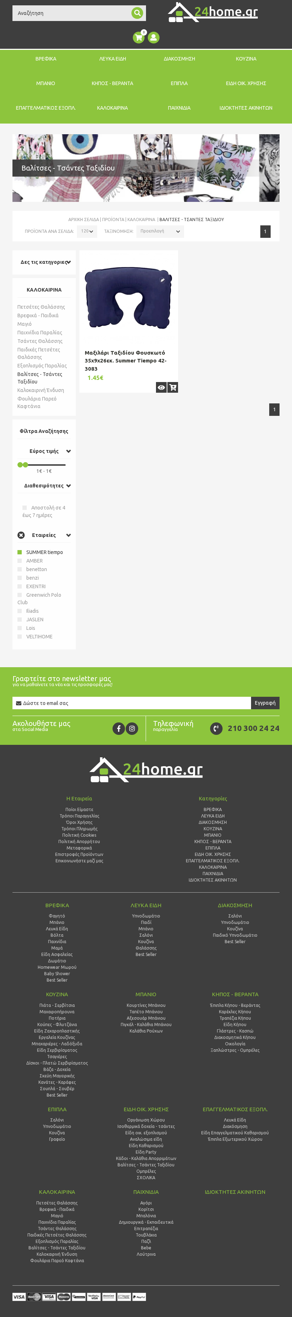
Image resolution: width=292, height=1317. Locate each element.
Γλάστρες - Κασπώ (235, 1031)
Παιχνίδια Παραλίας (39, 332)
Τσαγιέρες (57, 1056)
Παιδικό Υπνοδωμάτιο (235, 935)
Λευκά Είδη (57, 928)
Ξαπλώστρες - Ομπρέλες (235, 1050)
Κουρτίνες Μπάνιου (146, 1005)
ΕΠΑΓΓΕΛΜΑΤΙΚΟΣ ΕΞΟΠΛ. (46, 108)
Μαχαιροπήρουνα (57, 1011)
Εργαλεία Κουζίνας (57, 1037)
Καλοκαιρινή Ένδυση (40, 390)
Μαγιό (24, 324)
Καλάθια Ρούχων (146, 1031)
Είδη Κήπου (235, 1024)
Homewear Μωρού (57, 967)
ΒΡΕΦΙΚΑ (46, 59)
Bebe (146, 1247)
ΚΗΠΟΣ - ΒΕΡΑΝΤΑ (112, 83)
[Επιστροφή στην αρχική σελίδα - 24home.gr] (213, 12)
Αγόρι (146, 1203)
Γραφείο (57, 1139)
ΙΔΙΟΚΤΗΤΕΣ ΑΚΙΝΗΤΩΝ (246, 108)
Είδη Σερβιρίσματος (57, 1050)
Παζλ (146, 1241)
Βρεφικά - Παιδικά (38, 315)
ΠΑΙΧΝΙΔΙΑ (179, 108)
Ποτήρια (57, 1018)
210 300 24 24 (254, 727)
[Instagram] (132, 728)
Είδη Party (146, 1152)
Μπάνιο (56, 922)
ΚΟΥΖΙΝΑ (246, 59)
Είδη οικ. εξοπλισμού (146, 1132)
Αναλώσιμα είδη (146, 1139)
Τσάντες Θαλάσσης (40, 341)
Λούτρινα (146, 1254)
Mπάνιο (146, 928)
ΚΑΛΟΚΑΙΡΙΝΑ (112, 108)
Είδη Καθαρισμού (146, 1145)
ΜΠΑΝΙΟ (45, 83)
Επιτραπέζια (146, 1228)
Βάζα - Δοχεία (57, 1069)
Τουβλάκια (146, 1235)
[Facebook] (119, 728)
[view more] (161, 387)
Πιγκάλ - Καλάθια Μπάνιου (146, 1024)
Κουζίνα (146, 941)
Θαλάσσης (146, 948)
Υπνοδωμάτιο (146, 916)
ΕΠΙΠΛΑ (179, 83)
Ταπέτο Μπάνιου (146, 1011)
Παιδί (146, 922)
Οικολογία (235, 1043)
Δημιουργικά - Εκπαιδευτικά (146, 1222)
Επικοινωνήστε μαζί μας (79, 860)
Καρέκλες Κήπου (235, 1011)
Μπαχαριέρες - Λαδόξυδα (57, 1043)
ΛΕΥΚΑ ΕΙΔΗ (112, 59)
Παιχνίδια (57, 941)
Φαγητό (57, 916)
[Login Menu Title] (154, 37)
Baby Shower (57, 973)
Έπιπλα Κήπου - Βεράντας (235, 1005)
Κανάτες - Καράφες (57, 1082)
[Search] (137, 13)
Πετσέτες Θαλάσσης (41, 307)
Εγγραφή (265, 703)
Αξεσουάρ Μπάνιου (146, 1018)
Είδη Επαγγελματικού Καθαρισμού (235, 1132)
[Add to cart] (172, 387)
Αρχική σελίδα (83, 219)
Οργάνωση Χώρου (146, 1120)
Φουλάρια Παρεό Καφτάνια (37, 402)
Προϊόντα (113, 219)
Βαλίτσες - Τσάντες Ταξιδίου (39, 378)
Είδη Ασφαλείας (57, 954)
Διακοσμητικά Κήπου (235, 1037)
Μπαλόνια (146, 1215)
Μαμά (57, 948)
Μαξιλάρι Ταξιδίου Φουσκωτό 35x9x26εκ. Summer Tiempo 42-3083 (126, 361)
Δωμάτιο (57, 960)
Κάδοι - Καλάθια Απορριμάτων (146, 1158)
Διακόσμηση (235, 1126)
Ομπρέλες (146, 1171)
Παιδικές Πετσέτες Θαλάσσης (38, 353)
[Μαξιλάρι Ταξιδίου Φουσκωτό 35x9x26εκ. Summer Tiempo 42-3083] (128, 297)
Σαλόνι (146, 935)
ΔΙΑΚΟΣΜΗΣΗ (179, 59)
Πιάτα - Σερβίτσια (57, 1005)
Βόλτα (57, 935)
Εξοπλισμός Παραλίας (42, 366)
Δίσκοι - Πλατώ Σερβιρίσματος (57, 1063)
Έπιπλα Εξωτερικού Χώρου (235, 1139)
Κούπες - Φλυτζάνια (57, 1024)
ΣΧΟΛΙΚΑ (146, 1177)
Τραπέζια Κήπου (235, 1018)
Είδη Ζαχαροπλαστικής (57, 1031)
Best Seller (57, 980)
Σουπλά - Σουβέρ (57, 1088)
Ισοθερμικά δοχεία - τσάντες (146, 1126)
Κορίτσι (146, 1209)
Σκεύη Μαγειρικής (57, 1075)
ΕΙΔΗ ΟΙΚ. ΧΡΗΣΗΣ (246, 83)
